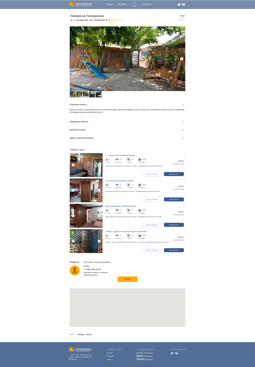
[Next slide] (181, 58)
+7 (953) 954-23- (91, 269)
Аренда (110, 353)
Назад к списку (84, 334)
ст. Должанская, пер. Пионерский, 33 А (92, 20)
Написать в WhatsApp (145, 359)
